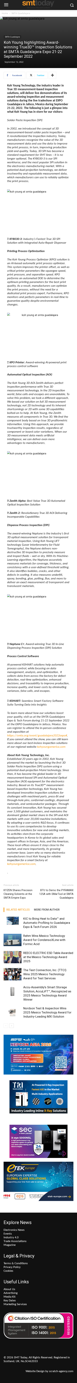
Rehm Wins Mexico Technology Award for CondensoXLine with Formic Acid (44, 940)
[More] (52, 75)
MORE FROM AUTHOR (47, 909)
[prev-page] (6, 1025)
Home (5, 13)
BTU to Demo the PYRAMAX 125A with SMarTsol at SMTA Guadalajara (56, 894)
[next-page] (11, 1025)
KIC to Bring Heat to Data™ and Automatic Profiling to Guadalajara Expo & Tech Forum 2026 (46, 923)
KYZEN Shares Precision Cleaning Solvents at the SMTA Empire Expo (18, 894)
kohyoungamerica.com (51, 746)
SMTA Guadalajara (20, 13)
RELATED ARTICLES (18, 909)
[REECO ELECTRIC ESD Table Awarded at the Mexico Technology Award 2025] (12, 957)
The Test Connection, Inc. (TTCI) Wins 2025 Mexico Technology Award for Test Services (44, 974)
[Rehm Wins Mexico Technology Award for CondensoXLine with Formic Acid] (12, 940)
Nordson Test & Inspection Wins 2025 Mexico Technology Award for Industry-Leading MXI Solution (47, 1012)
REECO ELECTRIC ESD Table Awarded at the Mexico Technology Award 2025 (48, 957)
